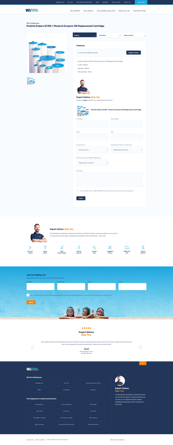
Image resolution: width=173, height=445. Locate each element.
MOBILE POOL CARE (39, 424)
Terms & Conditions (40, 439)
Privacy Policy (30, 439)
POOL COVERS (93, 404)
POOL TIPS (66, 383)
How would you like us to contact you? (121, 145)
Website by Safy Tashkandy (117, 439)
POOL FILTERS (39, 411)
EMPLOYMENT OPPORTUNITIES (93, 383)
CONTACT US (93, 389)
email (78, 132)
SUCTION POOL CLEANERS (66, 417)
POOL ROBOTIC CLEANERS (39, 417)
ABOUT (39, 389)
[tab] (85, 34)
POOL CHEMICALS (93, 417)
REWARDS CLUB (39, 383)
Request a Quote (133, 52)
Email (89, 282)
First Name (79, 119)
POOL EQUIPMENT (39, 404)
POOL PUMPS (93, 411)
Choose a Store (80, 145)
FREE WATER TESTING (93, 424)
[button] (33, 347)
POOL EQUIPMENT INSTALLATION (66, 424)
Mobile (120, 282)
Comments (79, 170)
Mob (112, 132)
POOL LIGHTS (66, 411)
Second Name (115, 119)
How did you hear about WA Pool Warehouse (88, 158)
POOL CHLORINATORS (66, 404)
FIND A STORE (66, 389)
